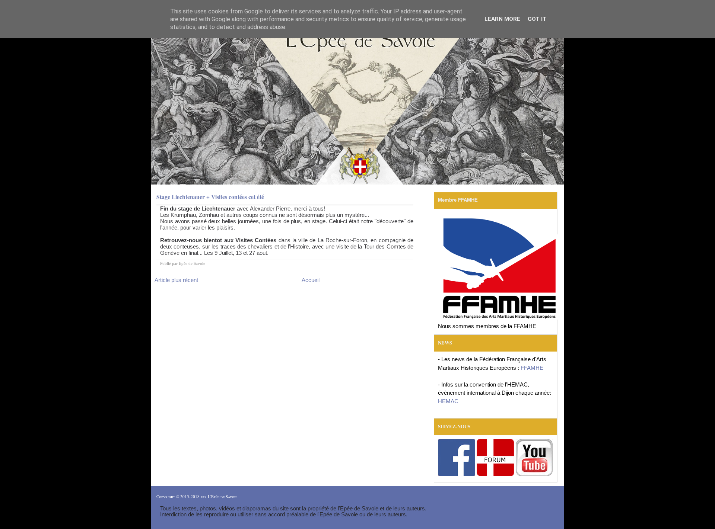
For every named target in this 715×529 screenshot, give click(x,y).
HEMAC (448, 401)
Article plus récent (176, 280)
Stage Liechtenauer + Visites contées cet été (210, 197)
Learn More (502, 19)
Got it (537, 19)
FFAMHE (532, 368)
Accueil (311, 280)
